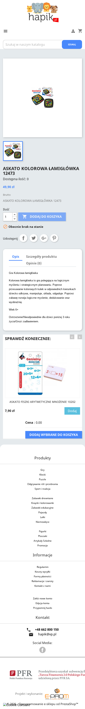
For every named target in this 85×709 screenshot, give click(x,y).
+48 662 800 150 (47, 629)
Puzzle (42, 479)
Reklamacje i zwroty (42, 581)
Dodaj (72, 411)
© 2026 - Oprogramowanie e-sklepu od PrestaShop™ (42, 704)
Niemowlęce (42, 522)
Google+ (44, 238)
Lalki (42, 517)
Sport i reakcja (42, 488)
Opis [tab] (15, 256)
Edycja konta (42, 603)
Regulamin (42, 567)
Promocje (42, 545)
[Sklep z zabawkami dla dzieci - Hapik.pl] (42, 12)
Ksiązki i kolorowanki (42, 503)
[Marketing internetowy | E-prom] (57, 694)
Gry (42, 470)
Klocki (42, 474)
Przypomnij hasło (42, 608)
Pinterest (54, 238)
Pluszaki (42, 536)
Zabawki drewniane (42, 498)
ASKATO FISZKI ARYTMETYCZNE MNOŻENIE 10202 (42, 402)
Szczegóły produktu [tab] (41, 256)
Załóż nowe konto (42, 598)
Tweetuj (34, 238)
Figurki (42, 531)
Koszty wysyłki (42, 571)
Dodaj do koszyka (42, 216)
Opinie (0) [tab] (34, 263)
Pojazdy (42, 512)
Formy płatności (42, 576)
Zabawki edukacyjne (42, 507)
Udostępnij (23, 238)
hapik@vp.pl (47, 634)
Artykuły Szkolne (43, 540)
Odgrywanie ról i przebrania (42, 484)
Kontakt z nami (42, 586)
